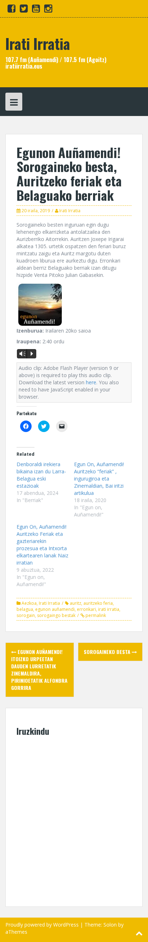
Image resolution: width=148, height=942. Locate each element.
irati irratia (108, 609)
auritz (75, 603)
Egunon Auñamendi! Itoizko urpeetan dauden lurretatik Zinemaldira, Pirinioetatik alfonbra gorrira (39, 669)
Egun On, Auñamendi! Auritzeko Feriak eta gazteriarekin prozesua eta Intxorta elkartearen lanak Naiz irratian (42, 544)
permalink (95, 615)
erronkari (86, 609)
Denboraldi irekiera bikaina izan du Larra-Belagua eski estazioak (41, 475)
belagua (25, 609)
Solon (110, 924)
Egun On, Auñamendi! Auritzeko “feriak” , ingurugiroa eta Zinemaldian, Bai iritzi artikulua (99, 478)
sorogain (26, 615)
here (91, 382)
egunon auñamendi (55, 609)
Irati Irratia (37, 43)
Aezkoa (29, 603)
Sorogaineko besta (108, 651)
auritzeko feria (98, 603)
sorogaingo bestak (56, 615)
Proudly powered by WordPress (42, 924)
